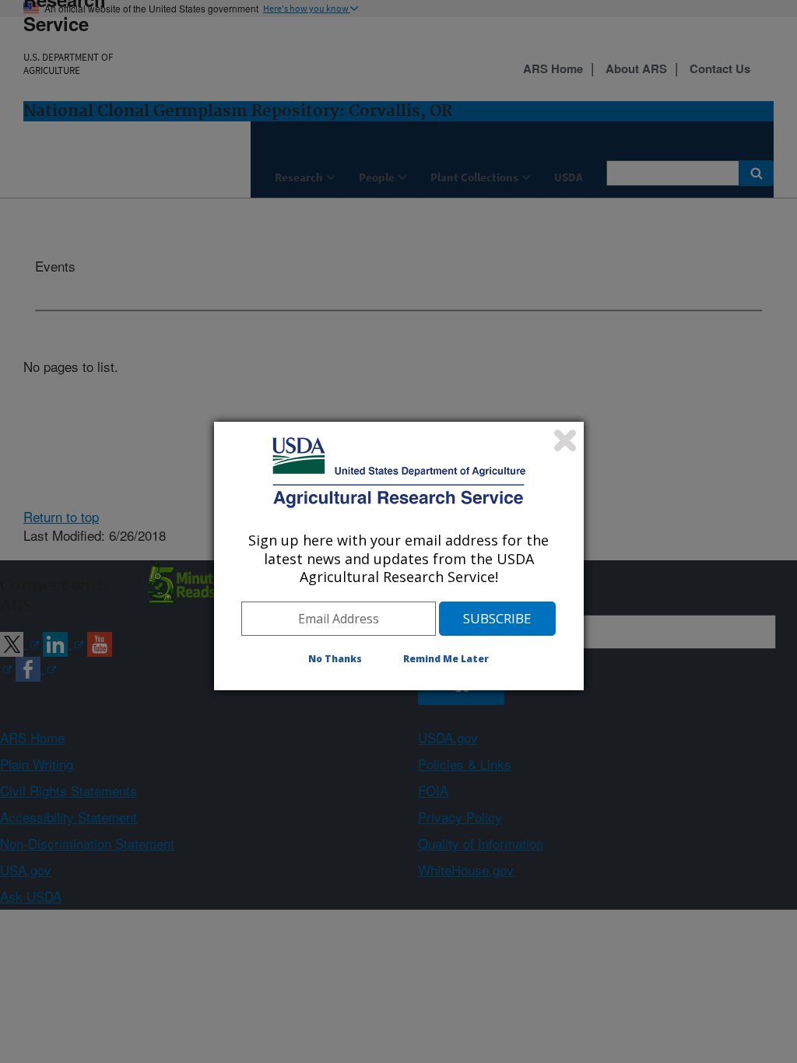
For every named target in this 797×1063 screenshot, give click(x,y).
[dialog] (399, 555)
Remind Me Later (446, 658)
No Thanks (335, 658)
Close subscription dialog (565, 440)
